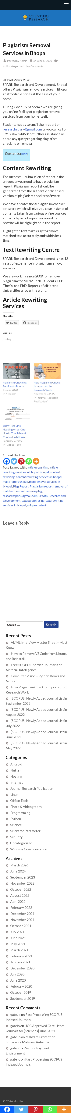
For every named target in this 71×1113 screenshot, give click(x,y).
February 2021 (21, 956)
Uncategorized (14, 66)
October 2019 (20, 992)
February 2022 (21, 907)
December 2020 (22, 968)
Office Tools (19, 800)
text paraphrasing (33, 500)
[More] (36, 461)
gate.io (15, 1014)
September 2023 (22, 877)
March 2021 (19, 950)
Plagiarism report (41, 486)
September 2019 (22, 998)
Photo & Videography (26, 806)
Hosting (16, 776)
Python (15, 819)
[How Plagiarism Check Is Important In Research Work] (47, 371)
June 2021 (18, 938)
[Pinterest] (21, 461)
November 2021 (22, 920)
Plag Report (21, 486)
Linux (14, 794)
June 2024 (18, 871)
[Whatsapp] (28, 461)
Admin (23, 60)
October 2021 (20, 926)
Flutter (15, 770)
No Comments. (35, 66)
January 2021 (20, 962)
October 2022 (20, 889)
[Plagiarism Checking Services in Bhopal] (16, 371)
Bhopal (44, 472)
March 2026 (19, 865)
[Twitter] (14, 461)
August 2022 (19, 895)
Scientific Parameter (25, 831)
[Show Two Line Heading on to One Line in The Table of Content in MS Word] (16, 414)
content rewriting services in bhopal (39, 477)
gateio (15, 1026)
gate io (15, 1048)
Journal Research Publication (31, 788)
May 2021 (17, 944)
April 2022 (17, 901)
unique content (36, 505)
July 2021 (17, 932)
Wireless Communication (28, 849)
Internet (16, 782)
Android (16, 764)
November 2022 (22, 883)
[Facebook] (6, 461)
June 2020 (18, 980)
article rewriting (37, 467)
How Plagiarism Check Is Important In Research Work (47, 386)
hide (24, 153)
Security (16, 837)
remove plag (34, 491)
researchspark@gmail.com (22, 129)
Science (16, 825)
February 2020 (21, 986)
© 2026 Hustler (13, 1101)
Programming (20, 813)
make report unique (15, 481)
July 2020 (17, 974)
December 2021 (22, 913)
